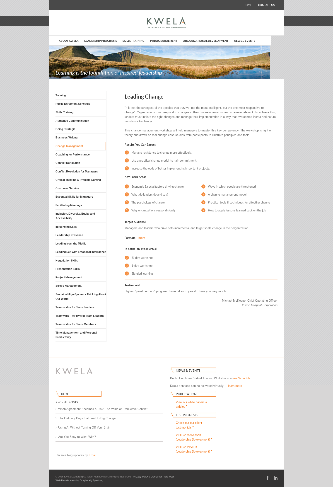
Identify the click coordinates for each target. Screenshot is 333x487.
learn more (235, 386)
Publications (187, 394)
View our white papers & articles (192, 404)
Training (61, 95)
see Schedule (241, 378)
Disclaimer (156, 476)
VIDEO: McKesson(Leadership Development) (193, 437)
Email (92, 455)
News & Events (188, 370)
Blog (65, 394)
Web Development (66, 480)
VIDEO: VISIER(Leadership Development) (193, 449)
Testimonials (187, 415)
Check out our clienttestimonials (189, 425)
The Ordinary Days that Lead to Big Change (87, 418)
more (141, 238)
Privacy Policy (141, 476)
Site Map (169, 476)
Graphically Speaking (91, 480)
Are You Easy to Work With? (77, 437)
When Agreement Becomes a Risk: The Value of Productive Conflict (102, 409)
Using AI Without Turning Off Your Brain (84, 427)
